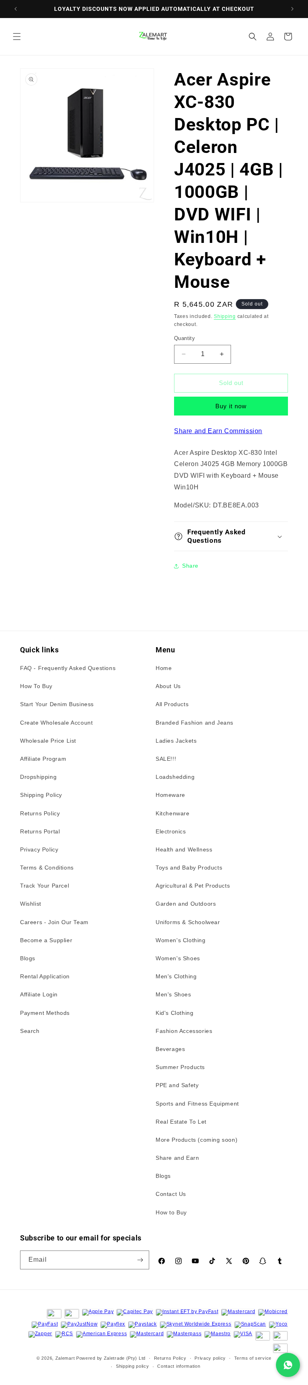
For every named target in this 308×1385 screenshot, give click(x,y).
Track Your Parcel (44, 885)
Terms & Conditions (47, 867)
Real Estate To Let (181, 1121)
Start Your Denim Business (57, 704)
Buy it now (231, 406)
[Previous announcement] (15, 9)
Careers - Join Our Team (54, 922)
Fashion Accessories (184, 1031)
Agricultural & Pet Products (193, 885)
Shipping (225, 316)
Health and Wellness (184, 849)
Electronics (171, 831)
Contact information (178, 1366)
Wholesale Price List (48, 740)
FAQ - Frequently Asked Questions (68, 668)
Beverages (170, 1049)
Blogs (27, 958)
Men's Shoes (173, 994)
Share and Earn (177, 1158)
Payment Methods (45, 1013)
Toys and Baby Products (189, 867)
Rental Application (45, 976)
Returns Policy (40, 813)
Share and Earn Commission (218, 431)
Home (164, 668)
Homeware (170, 795)
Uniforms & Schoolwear (188, 922)
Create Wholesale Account (56, 722)
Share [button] (190, 565)
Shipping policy (132, 1366)
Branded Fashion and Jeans (194, 722)
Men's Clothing (176, 976)
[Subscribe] (140, 1260)
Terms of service (253, 1358)
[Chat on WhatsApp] (288, 1365)
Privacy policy (210, 1358)
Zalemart (65, 1358)
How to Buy (171, 1212)
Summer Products (180, 1067)
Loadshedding (175, 777)
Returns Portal (40, 831)
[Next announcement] (292, 9)
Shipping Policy (41, 795)
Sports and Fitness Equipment (197, 1103)
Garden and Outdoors (186, 903)
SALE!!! (166, 759)
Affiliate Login (39, 994)
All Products (172, 704)
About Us (168, 686)
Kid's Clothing (174, 1013)
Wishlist (30, 903)
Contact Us (171, 1194)
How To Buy (36, 686)
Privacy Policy (39, 849)
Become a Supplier (46, 940)
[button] (17, 36)
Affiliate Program (43, 759)
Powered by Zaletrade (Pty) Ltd (111, 1358)
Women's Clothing (181, 940)
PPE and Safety (177, 1085)
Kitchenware (173, 813)
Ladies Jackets (176, 740)
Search (30, 1031)
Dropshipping (38, 777)
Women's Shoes (178, 958)
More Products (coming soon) (196, 1140)
